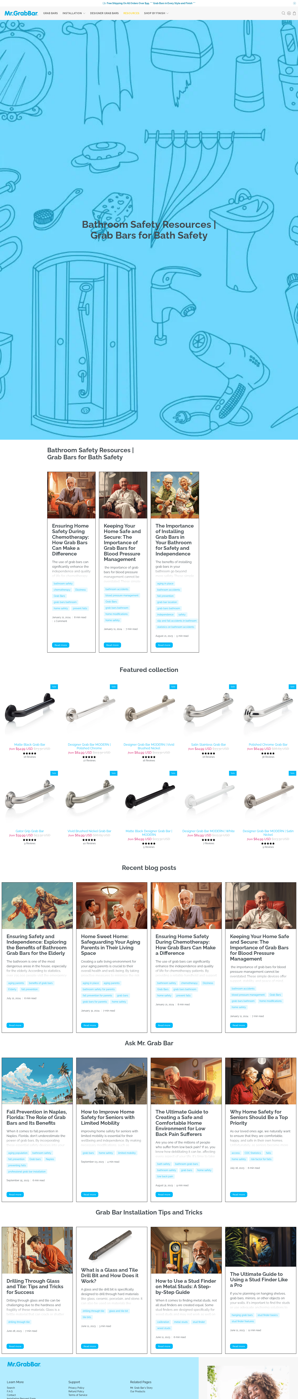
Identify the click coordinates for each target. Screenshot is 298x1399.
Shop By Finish (154, 13)
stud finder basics (268, 1315)
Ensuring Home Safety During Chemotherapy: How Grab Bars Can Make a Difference (70, 540)
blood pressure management (122, 595)
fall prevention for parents (97, 995)
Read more (61, 645)
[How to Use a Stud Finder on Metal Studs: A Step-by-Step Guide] (186, 1250)
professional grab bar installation (27, 1171)
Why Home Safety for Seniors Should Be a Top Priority (259, 1117)
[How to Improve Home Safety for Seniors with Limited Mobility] (111, 1081)
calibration (163, 1322)
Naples (50, 1159)
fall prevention (165, 596)
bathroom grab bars (186, 1164)
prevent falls (80, 608)
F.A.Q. (10, 1391)
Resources (131, 13)
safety (182, 614)
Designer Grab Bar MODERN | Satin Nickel (268, 833)
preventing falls (17, 1165)
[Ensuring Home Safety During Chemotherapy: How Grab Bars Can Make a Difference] (71, 495)
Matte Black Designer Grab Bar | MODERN (149, 833)
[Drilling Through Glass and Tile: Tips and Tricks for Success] (37, 1250)
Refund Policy (76, 1391)
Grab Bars (50, 13)
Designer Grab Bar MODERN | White (208, 831)
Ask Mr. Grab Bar (149, 1043)
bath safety (163, 1164)
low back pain (165, 1176)
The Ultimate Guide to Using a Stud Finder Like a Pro (259, 1279)
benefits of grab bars (41, 983)
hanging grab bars (242, 1315)
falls (268, 1153)
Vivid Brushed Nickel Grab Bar (89, 831)
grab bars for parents (95, 1001)
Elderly (12, 989)
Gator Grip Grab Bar (30, 831)
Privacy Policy (76, 1387)
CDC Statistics (253, 1153)
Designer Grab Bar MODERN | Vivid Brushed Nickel (149, 746)
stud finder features (243, 1321)
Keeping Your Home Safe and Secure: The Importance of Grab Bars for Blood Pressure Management (122, 542)
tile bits (87, 1317)
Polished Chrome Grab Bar (268, 744)
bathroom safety (63, 583)
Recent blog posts (149, 867)
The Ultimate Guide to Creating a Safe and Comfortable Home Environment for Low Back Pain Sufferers (182, 1123)
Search (11, 1387)
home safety (61, 608)
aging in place (165, 583)
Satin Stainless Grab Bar (208, 744)
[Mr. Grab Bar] (21, 13)
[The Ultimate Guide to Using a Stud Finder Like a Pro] (260, 1247)
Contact (11, 1395)
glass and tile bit (118, 1311)
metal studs (181, 1322)
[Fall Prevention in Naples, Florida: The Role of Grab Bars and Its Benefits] (37, 1081)
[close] (294, 3)
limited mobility (127, 1153)
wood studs (163, 1328)
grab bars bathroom (65, 602)
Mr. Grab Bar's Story (141, 1387)
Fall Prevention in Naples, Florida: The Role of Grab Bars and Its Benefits (37, 1117)
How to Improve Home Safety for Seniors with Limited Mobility (108, 1117)
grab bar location (167, 602)
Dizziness (80, 589)
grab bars (122, 995)
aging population (17, 1153)
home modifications (117, 614)
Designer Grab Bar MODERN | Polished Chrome (89, 746)
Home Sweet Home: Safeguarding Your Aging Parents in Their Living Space (110, 944)
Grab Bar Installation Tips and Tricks (149, 1212)
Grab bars (35, 1159)
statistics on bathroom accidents (175, 627)
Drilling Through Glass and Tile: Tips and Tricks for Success (35, 1286)
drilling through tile (19, 1322)
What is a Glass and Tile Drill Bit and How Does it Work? (109, 1275)
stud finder (199, 1322)
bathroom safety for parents (99, 989)
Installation (72, 13)
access (236, 1153)
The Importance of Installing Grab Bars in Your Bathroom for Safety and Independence (175, 540)
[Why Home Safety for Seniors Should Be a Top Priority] (260, 1081)
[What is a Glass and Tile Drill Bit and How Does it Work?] (111, 1245)
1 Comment (60, 621)
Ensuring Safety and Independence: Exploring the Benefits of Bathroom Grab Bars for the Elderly (37, 944)
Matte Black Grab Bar (29, 744)
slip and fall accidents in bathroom (177, 620)
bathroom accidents (117, 589)
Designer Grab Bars (104, 13)
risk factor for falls (261, 1159)
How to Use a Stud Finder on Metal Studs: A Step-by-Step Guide (186, 1286)
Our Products (137, 1391)
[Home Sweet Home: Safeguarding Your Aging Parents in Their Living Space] (111, 905)
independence (165, 614)
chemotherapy (62, 589)
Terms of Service (77, 1395)
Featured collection (149, 669)
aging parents (16, 983)
